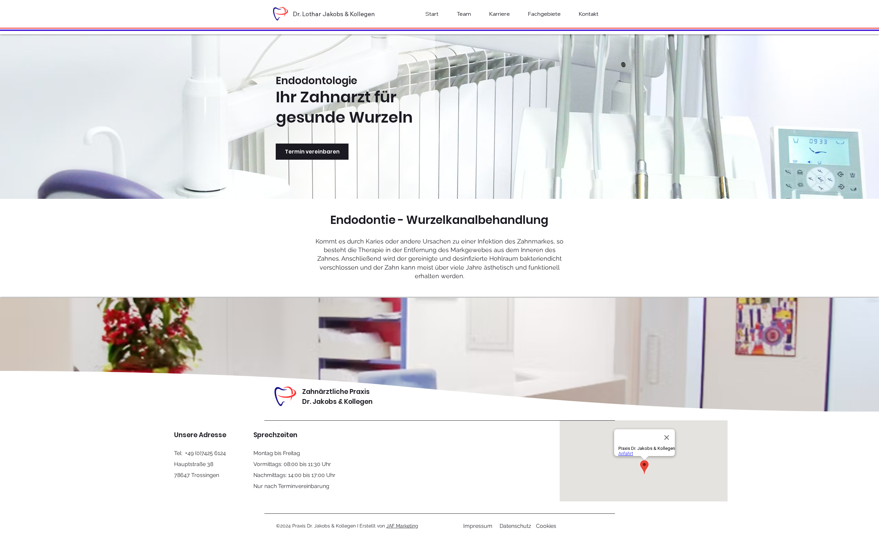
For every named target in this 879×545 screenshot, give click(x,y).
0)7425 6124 (211, 453)
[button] (544, 13)
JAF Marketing (402, 526)
